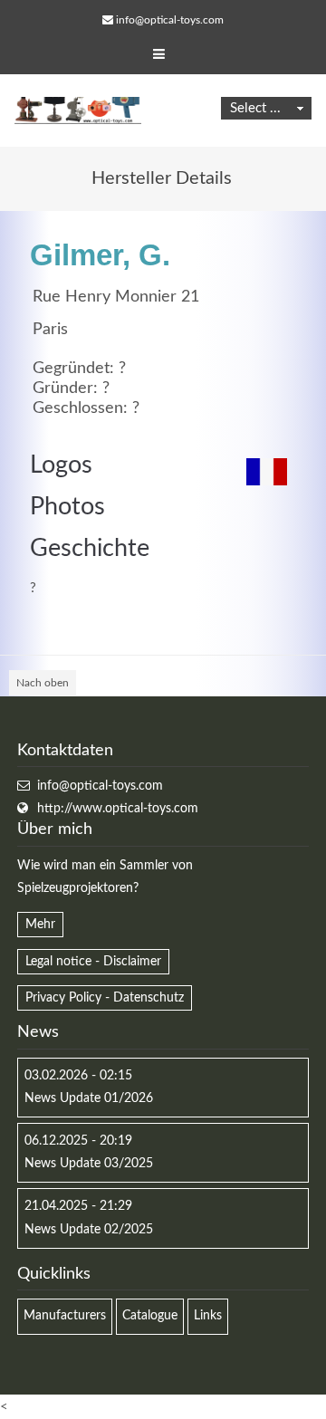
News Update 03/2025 (88, 1163)
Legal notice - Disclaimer (93, 961)
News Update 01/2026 (88, 1098)
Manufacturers (65, 1315)
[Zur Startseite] (77, 110)
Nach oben (42, 682)
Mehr (40, 924)
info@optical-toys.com (170, 19)
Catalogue (149, 1315)
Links (208, 1315)
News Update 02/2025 (88, 1229)
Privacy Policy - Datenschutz (104, 998)
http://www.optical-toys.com (117, 808)
